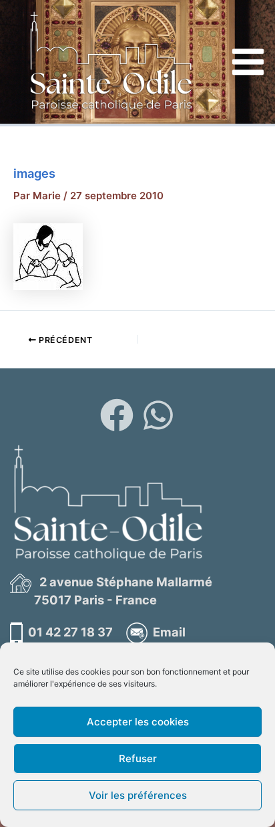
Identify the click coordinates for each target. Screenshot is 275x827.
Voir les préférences (138, 795)
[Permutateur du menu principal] (248, 62)
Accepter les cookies (138, 721)
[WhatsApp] (158, 415)
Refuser (138, 758)
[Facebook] (116, 415)
